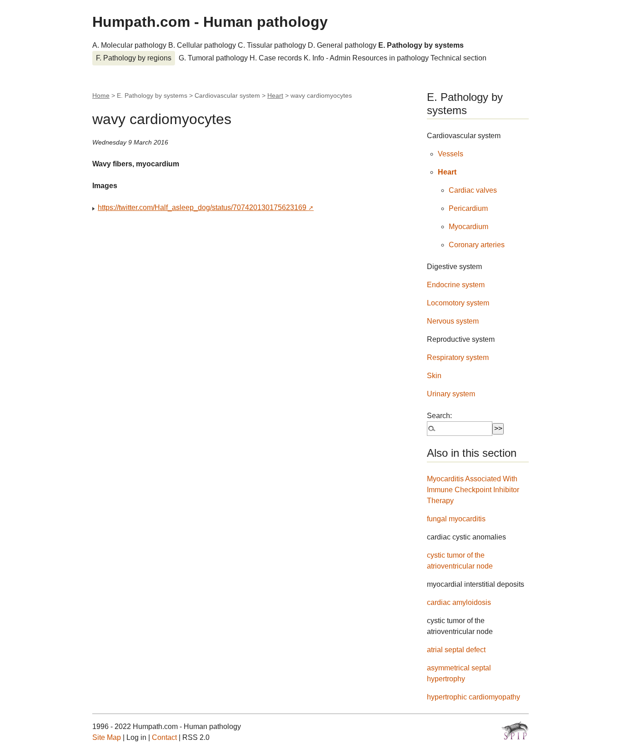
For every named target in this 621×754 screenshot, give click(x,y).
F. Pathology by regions (133, 58)
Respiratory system (458, 357)
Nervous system (453, 321)
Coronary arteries (477, 245)
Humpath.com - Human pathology (210, 22)
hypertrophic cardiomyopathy (473, 697)
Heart (275, 95)
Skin (434, 375)
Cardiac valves (473, 190)
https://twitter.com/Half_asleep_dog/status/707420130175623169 (202, 207)
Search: (439, 415)
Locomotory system (458, 303)
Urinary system (451, 394)
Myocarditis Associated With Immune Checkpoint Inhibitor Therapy (473, 489)
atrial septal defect (456, 650)
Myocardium (468, 226)
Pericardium (468, 208)
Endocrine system (456, 285)
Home (101, 95)
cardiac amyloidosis (459, 602)
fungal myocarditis (456, 519)
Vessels (450, 154)
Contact (164, 737)
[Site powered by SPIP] (515, 730)
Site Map (106, 737)
